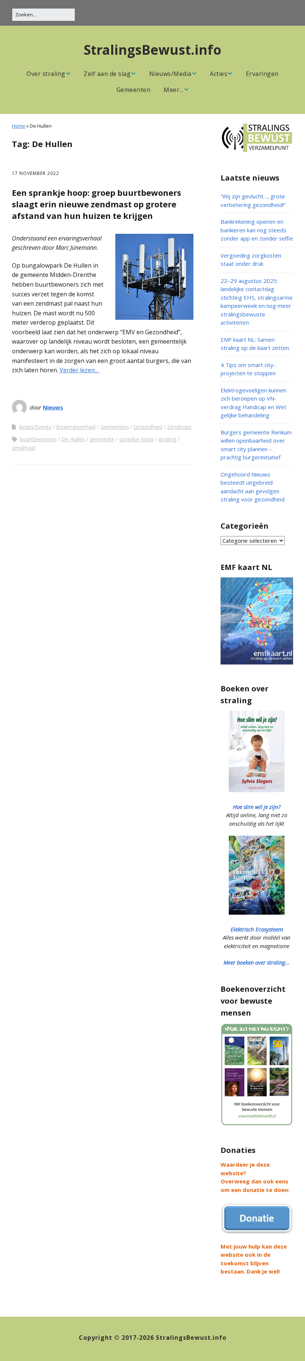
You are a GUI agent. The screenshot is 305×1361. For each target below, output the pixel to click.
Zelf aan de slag (107, 74)
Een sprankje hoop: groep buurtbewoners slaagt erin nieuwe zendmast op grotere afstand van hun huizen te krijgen (96, 204)
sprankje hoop (136, 439)
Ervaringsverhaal (76, 426)
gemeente (102, 439)
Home (18, 125)
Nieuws (53, 407)
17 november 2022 (35, 173)
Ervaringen (262, 74)
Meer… (174, 90)
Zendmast (179, 426)
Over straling (45, 74)
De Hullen (73, 439)
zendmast (24, 447)
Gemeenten (133, 90)
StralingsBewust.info (152, 49)
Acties (218, 74)
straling (167, 439)
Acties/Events (35, 426)
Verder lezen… (79, 370)
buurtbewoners (38, 439)
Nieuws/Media (170, 74)
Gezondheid (148, 426)
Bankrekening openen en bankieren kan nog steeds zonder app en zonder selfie (257, 230)
